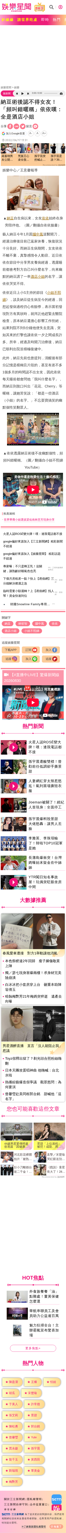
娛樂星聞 (6, 87)
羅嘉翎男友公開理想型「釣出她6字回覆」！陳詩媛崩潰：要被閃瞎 (8, 158)
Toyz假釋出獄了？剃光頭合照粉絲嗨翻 (33, 1061)
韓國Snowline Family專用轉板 (31, 604)
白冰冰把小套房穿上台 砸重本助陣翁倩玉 (33, 987)
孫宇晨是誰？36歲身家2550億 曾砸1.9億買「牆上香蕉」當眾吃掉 (57, 158)
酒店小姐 (38, 276)
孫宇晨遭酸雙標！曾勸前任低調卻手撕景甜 (45, 766)
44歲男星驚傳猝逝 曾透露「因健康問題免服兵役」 (16, 1145)
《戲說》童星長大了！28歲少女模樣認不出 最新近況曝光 (56, 1170)
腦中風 (38, 234)
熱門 (57, 20)
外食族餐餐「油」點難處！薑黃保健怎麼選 (44, 1296)
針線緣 (8, 20)
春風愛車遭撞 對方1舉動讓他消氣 (30, 953)
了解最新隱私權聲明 (35, 1526)
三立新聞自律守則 (16, 1504)
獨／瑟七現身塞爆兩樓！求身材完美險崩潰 (33, 975)
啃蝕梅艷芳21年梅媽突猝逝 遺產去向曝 (33, 998)
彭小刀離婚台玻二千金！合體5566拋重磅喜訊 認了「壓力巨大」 (23, 1170)
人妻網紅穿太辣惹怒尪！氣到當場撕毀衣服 (45, 786)
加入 (49, 650)
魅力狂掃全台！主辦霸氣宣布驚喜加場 (44, 1330)
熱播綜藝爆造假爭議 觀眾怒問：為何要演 (33, 1084)
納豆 (10, 218)
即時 (45, 20)
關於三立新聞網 (14, 1499)
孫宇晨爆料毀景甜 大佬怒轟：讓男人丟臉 (45, 824)
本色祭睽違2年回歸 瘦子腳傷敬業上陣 (32, 963)
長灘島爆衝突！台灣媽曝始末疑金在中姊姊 (45, 862)
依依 (45, 218)
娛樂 (16, 87)
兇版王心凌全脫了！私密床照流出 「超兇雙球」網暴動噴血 (25, 158)
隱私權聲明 (34, 1499)
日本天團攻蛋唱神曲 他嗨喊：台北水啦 (32, 1072)
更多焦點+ (33, 1348)
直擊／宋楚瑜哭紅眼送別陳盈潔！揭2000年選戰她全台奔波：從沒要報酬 (56, 1157)
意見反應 (10, 1509)
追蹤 (8, 659)
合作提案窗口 (39, 1504)
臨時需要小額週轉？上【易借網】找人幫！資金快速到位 (28, 593)
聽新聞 (7, 93)
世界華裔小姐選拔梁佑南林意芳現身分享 (29, 519)
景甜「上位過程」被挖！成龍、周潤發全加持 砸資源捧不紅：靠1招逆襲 (49, 1145)
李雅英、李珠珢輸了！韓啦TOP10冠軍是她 (46, 843)
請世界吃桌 (27, 20)
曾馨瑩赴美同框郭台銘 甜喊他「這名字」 (33, 1096)
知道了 (58, 1526)
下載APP (11, 650)
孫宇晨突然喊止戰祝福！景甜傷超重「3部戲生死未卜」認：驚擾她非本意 (40, 158)
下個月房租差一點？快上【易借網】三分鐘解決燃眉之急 (28, 581)
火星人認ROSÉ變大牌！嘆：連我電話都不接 (32, 534)
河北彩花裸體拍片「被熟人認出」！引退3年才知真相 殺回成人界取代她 (23, 1157)
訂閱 (29, 650)
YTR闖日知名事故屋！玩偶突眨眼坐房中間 (45, 882)
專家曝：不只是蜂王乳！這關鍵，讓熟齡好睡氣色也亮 (22, 569)
